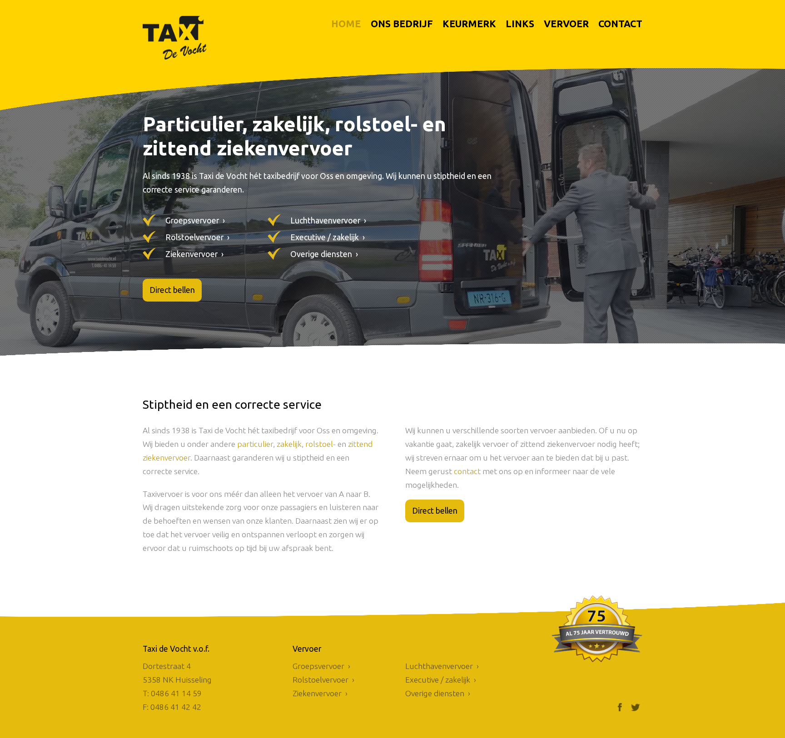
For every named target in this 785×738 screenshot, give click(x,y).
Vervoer (566, 23)
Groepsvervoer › (195, 220)
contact (467, 471)
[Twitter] (635, 707)
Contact (620, 23)
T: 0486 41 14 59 (172, 693)
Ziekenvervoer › (194, 254)
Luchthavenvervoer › (328, 220)
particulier (255, 444)
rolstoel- (320, 444)
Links (520, 23)
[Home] (188, 37)
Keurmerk (469, 23)
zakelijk (289, 444)
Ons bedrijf (402, 23)
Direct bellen (172, 290)
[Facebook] (619, 707)
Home (346, 23)
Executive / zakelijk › (327, 237)
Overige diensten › (324, 254)
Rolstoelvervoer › (197, 237)
